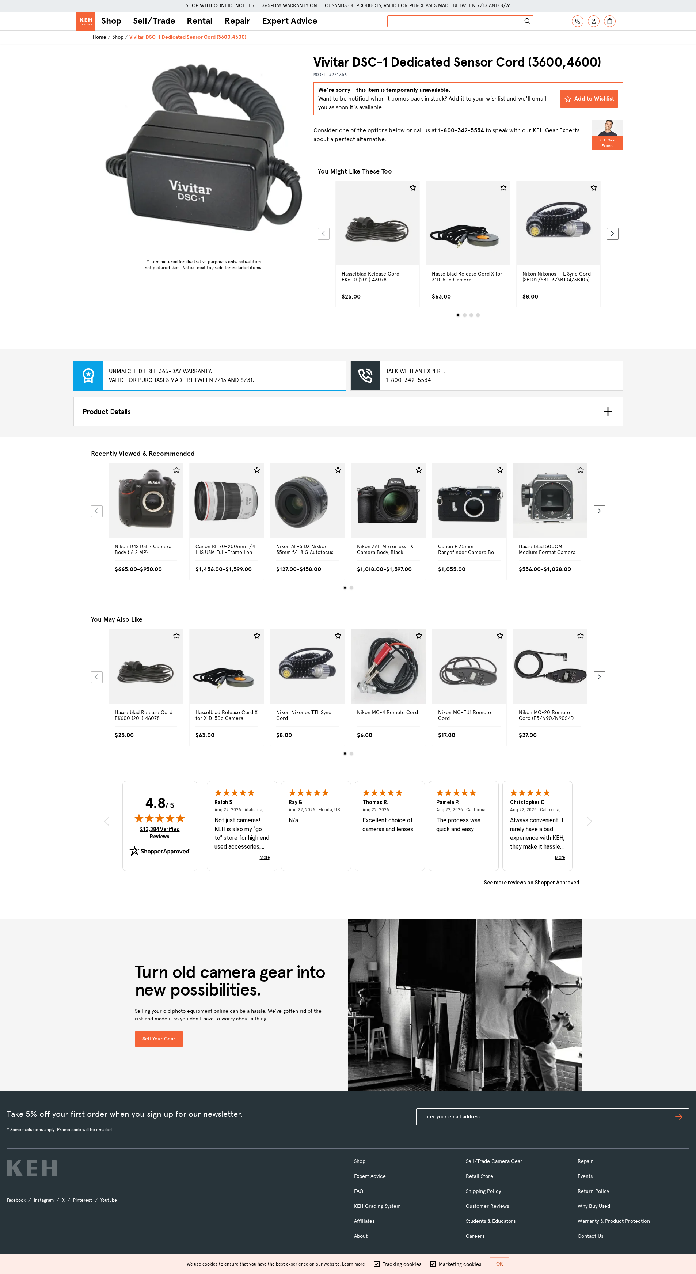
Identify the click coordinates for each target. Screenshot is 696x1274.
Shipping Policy (483, 1191)
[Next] (613, 234)
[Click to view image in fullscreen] (204, 155)
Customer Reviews (487, 1206)
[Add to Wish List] (413, 188)
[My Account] (594, 21)
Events (585, 1176)
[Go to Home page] (85, 21)
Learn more (353, 1264)
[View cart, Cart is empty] (610, 21)
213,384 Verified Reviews (161, 832)
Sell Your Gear (158, 1039)
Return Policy (593, 1191)
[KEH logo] (32, 1168)
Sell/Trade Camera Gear (494, 1161)
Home (99, 37)
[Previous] (324, 234)
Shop (111, 20)
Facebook (16, 1200)
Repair (237, 20)
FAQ (358, 1191)
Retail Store (479, 1176)
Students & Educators (491, 1221)
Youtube (108, 1200)
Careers (475, 1236)
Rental (200, 20)
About (361, 1236)
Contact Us (590, 1236)
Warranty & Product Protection (614, 1221)
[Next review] (590, 821)
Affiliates (364, 1221)
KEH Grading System (377, 1206)
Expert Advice (289, 20)
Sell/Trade (154, 20)
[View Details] (378, 231)
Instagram (44, 1200)
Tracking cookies (402, 1264)
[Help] (577, 21)
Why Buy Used (594, 1206)
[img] (159, 818)
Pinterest (82, 1200)
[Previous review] (107, 821)
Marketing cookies (460, 1264)
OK (499, 1264)
